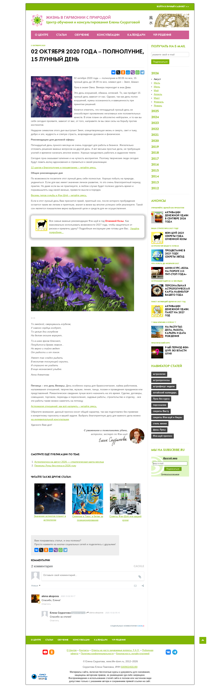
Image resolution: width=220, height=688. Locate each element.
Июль (157, 82)
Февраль (159, 101)
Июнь (157, 86)
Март (157, 98)
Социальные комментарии (127, 626)
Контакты (84, 650)
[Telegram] (142, 72)
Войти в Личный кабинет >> (173, 7)
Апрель (158, 94)
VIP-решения (162, 35)
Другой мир (170, 458)
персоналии (159, 405)
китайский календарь (165, 392)
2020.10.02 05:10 (112, 612)
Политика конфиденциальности (97, 653)
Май (156, 90)
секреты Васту (161, 411)
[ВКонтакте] (113, 72)
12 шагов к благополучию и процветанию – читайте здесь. (63, 167)
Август (157, 79)
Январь (158, 105)
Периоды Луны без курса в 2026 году (55, 465)
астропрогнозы (161, 380)
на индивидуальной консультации (50, 419)
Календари (136, 35)
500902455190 (129, 666)
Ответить (46, 603)
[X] (118, 72)
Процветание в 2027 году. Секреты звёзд (175, 253)
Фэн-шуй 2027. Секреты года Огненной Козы (176, 236)
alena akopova (96, 612)
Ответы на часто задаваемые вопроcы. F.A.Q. (115, 650)
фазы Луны (159, 429)
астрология (159, 374)
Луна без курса (161, 398)
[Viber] (133, 72)
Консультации (108, 35)
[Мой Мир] (128, 72)
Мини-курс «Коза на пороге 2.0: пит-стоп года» (176, 271)
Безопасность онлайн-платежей (132, 653)
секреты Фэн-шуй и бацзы (167, 417)
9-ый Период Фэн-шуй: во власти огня (177, 350)
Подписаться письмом (170, 474)
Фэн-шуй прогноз (162, 436)
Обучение (82, 35)
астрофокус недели (164, 386)
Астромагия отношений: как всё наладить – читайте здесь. (64, 406)
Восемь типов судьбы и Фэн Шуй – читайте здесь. (59, 195)
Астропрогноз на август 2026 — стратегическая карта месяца (69, 461)
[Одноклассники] (123, 72)
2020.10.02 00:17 (68, 596)
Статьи (61, 35)
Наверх (202, 640)
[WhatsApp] (137, 72)
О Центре (41, 35)
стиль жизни (160, 423)
